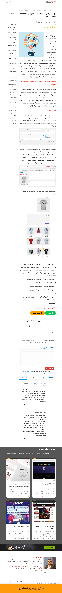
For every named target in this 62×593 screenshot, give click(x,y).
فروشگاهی (21, 453)
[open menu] (55, 2)
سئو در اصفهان (12, 110)
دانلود (49, 313)
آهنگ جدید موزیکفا (13, 99)
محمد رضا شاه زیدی (40, 384)
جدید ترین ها (22, 378)
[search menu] (7, 2)
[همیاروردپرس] (49, 2)
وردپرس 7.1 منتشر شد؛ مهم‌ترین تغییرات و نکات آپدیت (12, 36)
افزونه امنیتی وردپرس (13, 122)
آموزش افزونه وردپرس (36, 10)
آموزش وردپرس (48, 10)
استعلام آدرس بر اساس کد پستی (12, 86)
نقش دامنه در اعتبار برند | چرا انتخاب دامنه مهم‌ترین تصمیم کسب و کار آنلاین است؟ (12, 67)
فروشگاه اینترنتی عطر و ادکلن (12, 91)
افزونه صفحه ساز (12, 118)
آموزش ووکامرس (25, 10)
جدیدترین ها (46, 453)
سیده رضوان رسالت (49, 340)
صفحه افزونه (36, 313)
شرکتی (28, 453)
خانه (55, 10)
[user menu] (10, 2)
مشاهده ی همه (11, 453)
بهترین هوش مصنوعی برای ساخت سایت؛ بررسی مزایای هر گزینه (12, 24)
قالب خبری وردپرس (13, 114)
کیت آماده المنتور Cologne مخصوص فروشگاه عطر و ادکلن (19, 485)
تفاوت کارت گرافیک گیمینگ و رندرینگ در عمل (12, 45)
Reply (24, 389)
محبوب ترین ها (36, 453)
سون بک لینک (12, 95)
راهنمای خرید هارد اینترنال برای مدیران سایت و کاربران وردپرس (12, 54)
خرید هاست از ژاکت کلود (11, 581)
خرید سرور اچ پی (12, 102)
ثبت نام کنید (49, 547)
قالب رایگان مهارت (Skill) (46, 484)
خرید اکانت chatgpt (13, 106)
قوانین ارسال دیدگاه (28, 371)
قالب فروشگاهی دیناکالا (21, 526)
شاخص (31, 378)
